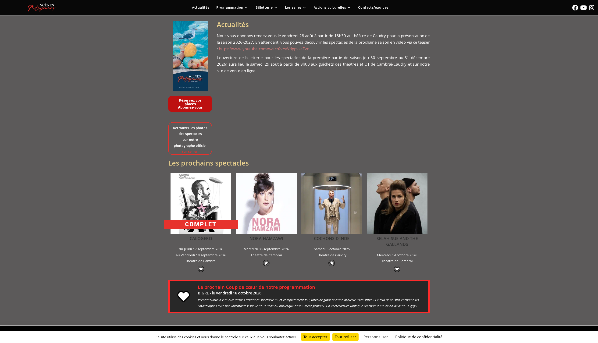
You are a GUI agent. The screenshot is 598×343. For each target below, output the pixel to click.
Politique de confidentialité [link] (418, 336)
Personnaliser (375, 336)
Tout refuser (345, 336)
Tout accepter (315, 336)
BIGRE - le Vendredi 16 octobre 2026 (229, 293)
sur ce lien (190, 151)
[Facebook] (575, 8)
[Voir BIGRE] (183, 296)
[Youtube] (583, 8)
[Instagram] (591, 8)
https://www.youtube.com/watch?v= (252, 48)
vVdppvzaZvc (297, 48)
